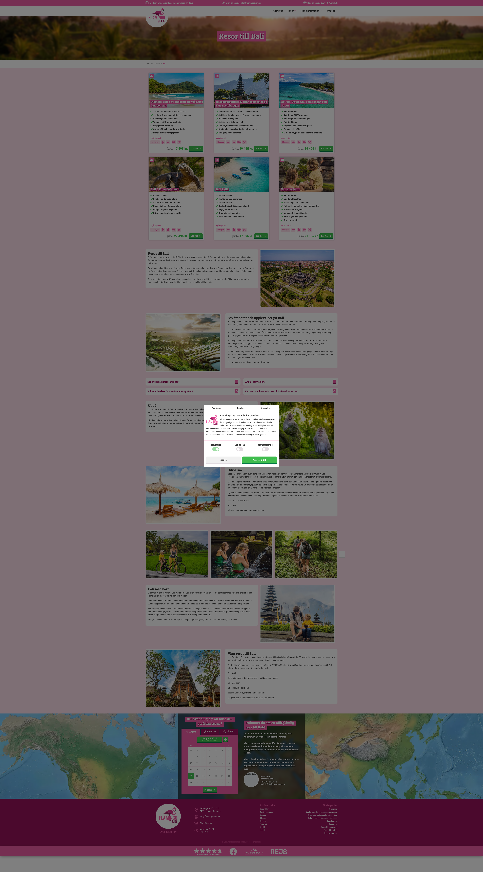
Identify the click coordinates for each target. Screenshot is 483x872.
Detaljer (240, 408)
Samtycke (216, 408)
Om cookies (265, 408)
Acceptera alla (259, 460)
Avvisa (223, 460)
